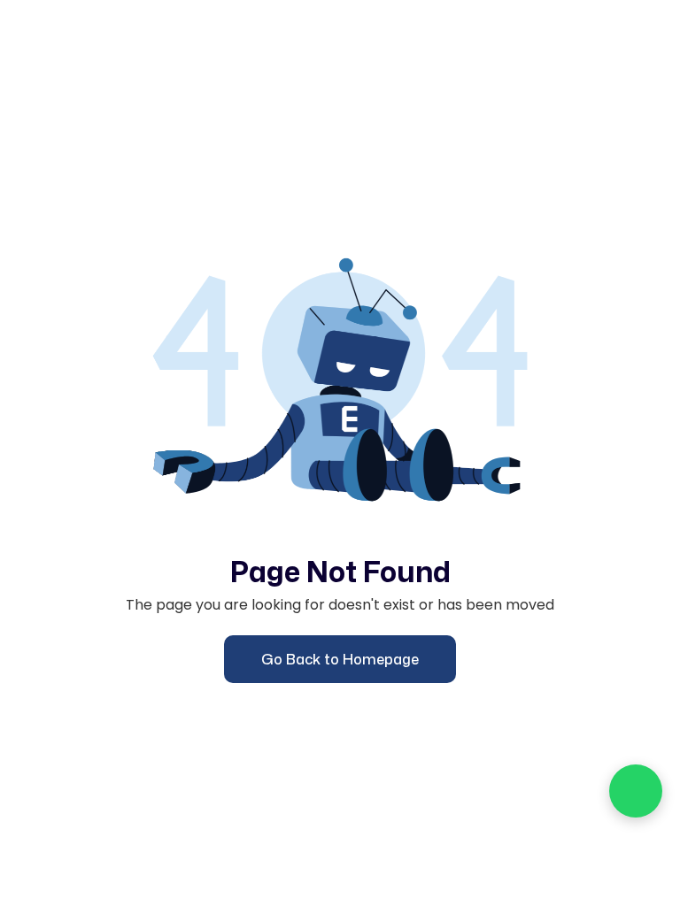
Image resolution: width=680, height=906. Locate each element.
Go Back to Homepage (340, 659)
